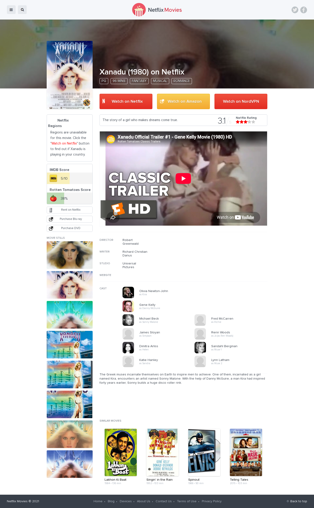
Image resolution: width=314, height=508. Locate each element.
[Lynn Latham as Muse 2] (232, 366)
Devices (126, 501)
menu (11, 9)
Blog (111, 501)
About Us (143, 501)
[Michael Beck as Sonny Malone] (160, 325)
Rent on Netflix (70, 209)
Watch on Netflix (127, 101)
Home (98, 501)
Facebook (303, 9)
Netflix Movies (17, 501)
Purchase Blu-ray (71, 219)
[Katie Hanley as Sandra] (160, 366)
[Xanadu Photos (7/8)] (70, 434)
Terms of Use (187, 501)
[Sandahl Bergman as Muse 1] (232, 352)
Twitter (294, 9)
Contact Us (164, 501)
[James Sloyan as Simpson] (160, 339)
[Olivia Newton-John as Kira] (160, 297)
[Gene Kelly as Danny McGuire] (160, 311)
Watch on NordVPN (241, 101)
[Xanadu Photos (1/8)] (70, 255)
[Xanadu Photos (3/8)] (70, 315)
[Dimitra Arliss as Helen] (160, 352)
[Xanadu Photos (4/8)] (70, 344)
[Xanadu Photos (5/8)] (70, 374)
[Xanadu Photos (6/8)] (70, 404)
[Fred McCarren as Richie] (232, 325)
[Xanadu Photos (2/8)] (70, 285)
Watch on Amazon (185, 101)
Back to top (298, 501)
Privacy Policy (212, 501)
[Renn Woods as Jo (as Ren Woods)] (232, 339)
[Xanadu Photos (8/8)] (70, 464)
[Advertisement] (232, 267)
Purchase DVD (70, 228)
